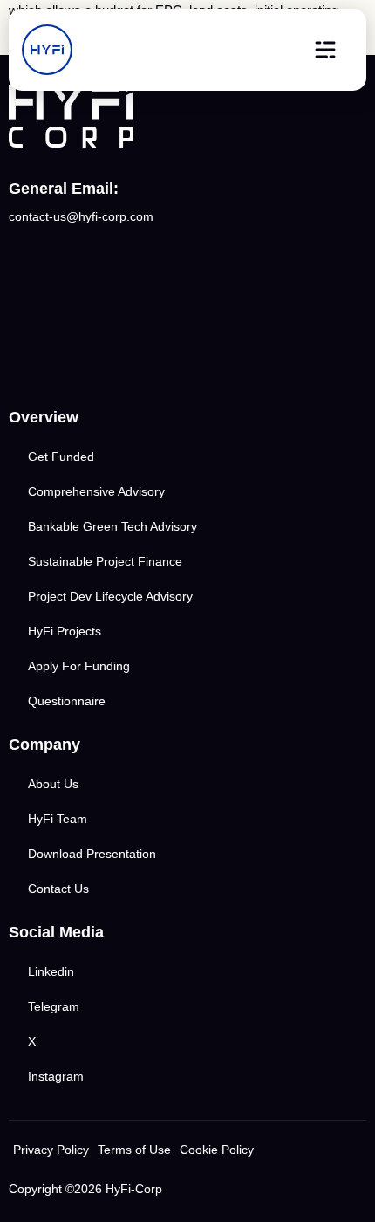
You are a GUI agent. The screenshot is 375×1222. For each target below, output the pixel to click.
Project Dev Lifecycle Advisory (110, 596)
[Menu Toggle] (325, 50)
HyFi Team (57, 819)
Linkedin (51, 971)
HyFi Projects (64, 631)
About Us (53, 784)
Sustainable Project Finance (105, 561)
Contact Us (58, 889)
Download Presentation (92, 854)
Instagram (56, 1076)
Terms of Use (134, 1150)
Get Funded (61, 456)
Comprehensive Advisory (96, 491)
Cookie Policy (217, 1150)
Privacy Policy (51, 1150)
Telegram (53, 1006)
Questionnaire (67, 701)
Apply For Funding (79, 666)
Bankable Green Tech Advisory (112, 526)
